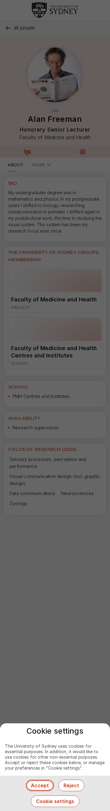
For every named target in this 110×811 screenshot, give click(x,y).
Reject (71, 785)
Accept (40, 785)
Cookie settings (55, 801)
